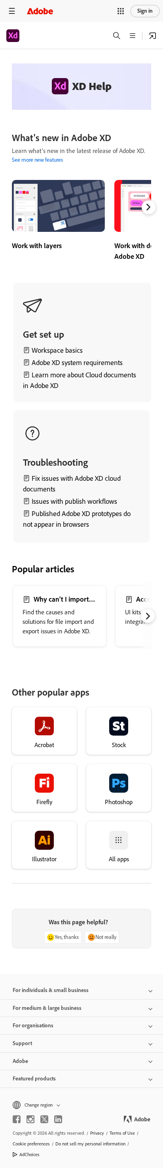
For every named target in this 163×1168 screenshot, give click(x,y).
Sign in (145, 11)
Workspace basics (57, 350)
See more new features (37, 160)
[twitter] (44, 1119)
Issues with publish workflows (74, 501)
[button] (120, 11)
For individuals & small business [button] (51, 990)
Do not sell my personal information (90, 1144)
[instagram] (30, 1119)
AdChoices (29, 1154)
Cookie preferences (31, 1144)
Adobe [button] (20, 1061)
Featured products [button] (34, 1078)
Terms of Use (122, 1133)
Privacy (97, 1133)
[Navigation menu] (12, 11)
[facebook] (17, 1119)
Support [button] (22, 1043)
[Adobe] (40, 11)
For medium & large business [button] (47, 1008)
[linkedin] (58, 1119)
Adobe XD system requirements (77, 362)
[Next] (148, 207)
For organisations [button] (33, 1025)
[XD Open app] (153, 36)
